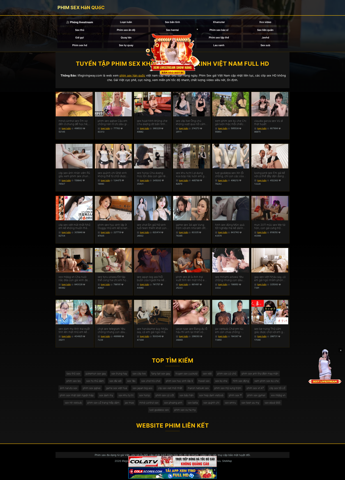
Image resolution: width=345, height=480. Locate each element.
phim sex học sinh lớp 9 (179, 380)
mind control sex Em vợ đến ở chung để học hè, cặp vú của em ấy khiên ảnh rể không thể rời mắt (74, 122)
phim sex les (73, 380)
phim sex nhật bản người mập (77, 395)
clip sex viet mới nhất (170, 387)
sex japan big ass (142, 387)
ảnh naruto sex (68, 387)
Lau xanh (218, 45)
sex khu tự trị (126, 395)
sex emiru (230, 402)
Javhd (265, 37)
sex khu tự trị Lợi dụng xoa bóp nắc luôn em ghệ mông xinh (192, 174)
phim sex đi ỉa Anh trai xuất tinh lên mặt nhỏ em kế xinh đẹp (191, 278)
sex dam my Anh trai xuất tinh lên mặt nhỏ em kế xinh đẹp (74, 330)
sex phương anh (173, 402)
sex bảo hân (187, 395)
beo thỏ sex (73, 373)
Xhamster (219, 22)
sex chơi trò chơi (150, 380)
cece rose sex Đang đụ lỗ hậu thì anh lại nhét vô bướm (191, 330)
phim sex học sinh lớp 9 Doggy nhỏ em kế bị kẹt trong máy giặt (112, 226)
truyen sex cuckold (186, 373)
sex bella (193, 402)
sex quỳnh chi (211, 402)
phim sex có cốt (165, 395)
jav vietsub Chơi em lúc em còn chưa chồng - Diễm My (229, 330)
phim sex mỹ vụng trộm (227, 387)
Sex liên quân (265, 29)
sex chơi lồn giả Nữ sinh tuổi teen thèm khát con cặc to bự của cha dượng (152, 226)
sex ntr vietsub (73, 402)
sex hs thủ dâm (95, 380)
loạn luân (66, 128)
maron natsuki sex (198, 387)
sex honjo (144, 395)
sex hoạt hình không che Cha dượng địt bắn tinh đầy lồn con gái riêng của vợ (152, 122)
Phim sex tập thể (219, 37)
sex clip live (139, 373)
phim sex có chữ (226, 373)
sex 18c (131, 380)
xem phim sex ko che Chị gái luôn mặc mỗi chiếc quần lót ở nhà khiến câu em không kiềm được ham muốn (231, 122)
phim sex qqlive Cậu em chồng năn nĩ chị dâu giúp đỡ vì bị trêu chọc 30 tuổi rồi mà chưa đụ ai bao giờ (114, 122)
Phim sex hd (79, 45)
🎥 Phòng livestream (79, 22)
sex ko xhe (221, 380)
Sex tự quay (126, 45)
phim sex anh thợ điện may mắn (260, 373)
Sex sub (265, 45)
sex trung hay (119, 373)
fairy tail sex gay (160, 373)
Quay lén (126, 37)
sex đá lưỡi (115, 380)
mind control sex (148, 402)
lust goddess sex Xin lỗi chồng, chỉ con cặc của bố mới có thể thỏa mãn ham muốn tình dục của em (229, 174)
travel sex (204, 380)
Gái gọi (79, 37)
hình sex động (241, 380)
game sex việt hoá (116, 387)
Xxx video (265, 22)
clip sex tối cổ (277, 387)
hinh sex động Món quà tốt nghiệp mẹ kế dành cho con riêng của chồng (230, 226)
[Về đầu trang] (337, 475)
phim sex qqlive (91, 387)
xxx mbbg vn (278, 395)
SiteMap (227, 460)
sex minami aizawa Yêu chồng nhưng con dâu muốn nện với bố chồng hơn (230, 278)
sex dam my (106, 395)
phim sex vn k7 (255, 387)
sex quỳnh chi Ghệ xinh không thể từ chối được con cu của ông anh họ (112, 174)
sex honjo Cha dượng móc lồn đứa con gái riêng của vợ (153, 174)
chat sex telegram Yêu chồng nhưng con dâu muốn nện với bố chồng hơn (112, 330)
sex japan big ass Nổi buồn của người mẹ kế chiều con (150, 278)
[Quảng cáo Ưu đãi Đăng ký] (172, 473)
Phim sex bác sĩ (219, 29)
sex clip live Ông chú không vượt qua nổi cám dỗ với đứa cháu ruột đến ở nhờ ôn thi (191, 122)
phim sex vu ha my (185, 409)
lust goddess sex (159, 409)
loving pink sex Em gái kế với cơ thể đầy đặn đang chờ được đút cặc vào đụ (269, 174)
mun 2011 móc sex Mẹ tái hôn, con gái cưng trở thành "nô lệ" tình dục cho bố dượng (270, 226)
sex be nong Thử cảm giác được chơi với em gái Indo (269, 330)
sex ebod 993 (272, 402)
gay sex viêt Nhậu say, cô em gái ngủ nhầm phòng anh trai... (270, 278)
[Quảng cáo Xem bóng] (172, 461)
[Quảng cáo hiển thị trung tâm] (172, 54)
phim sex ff (235, 395)
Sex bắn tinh (172, 22)
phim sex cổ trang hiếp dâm (103, 402)
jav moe (129, 402)
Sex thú (79, 29)
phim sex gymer (256, 395)
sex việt (207, 373)
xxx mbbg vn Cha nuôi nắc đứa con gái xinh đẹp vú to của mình (74, 278)
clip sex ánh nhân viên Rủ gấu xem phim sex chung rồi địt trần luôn (74, 174)
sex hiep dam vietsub (211, 395)
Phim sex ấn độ (126, 29)
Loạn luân (126, 22)
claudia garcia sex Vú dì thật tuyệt (268, 122)
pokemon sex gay (96, 373)
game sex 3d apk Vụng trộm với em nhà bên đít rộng (190, 226)
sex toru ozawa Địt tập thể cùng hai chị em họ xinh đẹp (112, 278)
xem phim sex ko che (266, 380)
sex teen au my (250, 402)
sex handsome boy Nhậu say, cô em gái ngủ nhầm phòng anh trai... (152, 330)
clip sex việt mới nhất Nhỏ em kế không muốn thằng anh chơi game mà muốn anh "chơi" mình (74, 226)
